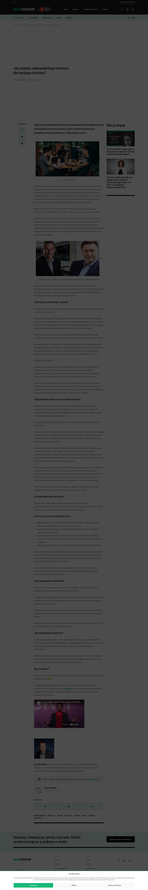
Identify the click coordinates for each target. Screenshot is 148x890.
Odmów (74, 885)
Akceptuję (33, 885)
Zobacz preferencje (114, 885)
